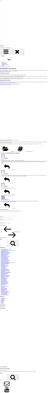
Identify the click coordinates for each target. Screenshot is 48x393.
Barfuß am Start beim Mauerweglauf (5, 256)
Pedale (26, 151)
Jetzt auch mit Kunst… (4, 279)
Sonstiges (2, 300)
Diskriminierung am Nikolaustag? (5, 276)
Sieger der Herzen (3, 266)
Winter (2, 303)
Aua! (1, 285)
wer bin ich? (2, 65)
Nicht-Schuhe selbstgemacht (4, 273)
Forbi (9, 66)
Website (1, 220)
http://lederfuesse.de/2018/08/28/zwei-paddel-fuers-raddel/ (9, 201)
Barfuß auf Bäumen (3, 280)
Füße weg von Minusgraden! (4, 269)
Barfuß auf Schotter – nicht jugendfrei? (5, 272)
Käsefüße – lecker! (3, 274)
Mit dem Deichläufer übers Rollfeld (5, 270)
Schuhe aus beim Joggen (4, 294)
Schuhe (2, 299)
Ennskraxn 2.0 (3, 264)
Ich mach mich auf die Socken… (5, 257)
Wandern (2, 302)
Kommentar (1, 216)
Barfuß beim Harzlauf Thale (4, 254)
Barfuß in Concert (3, 287)
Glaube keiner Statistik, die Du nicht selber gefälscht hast (8, 262)
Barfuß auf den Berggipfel (4, 288)
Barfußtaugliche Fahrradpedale (4, 281)
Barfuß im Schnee (3, 284)
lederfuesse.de (1, 46)
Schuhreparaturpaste (30, 151)
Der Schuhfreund (4, 62)
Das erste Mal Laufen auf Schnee (5, 293)
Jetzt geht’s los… (3, 286)
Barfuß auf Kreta (3, 277)
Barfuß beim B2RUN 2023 (4, 258)
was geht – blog (3, 56)
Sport (1, 301)
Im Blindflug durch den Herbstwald (5, 263)
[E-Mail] (6, 386)
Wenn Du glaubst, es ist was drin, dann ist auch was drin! (8, 250)
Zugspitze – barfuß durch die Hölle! (5, 260)
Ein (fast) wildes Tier (4, 63)
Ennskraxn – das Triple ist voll (4, 259)
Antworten (13, 169)
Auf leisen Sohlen (3, 267)
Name (1, 217)
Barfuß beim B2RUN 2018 (4, 278)
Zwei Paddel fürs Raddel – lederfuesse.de (8, 195)
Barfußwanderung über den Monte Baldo (6, 252)
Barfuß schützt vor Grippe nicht (5, 283)
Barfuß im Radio (3, 271)
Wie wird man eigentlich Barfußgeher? (5, 275)
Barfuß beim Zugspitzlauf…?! (4, 261)
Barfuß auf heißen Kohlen (4, 289)
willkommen (2, 55)
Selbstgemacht (13, 151)
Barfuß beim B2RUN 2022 (4, 265)
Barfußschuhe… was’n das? (4, 282)
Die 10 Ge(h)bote (3, 268)
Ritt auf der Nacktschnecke (5, 64)
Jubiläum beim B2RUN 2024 (4, 255)
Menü (23, 54)
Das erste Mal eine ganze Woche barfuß (6, 291)
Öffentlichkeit (2, 298)
